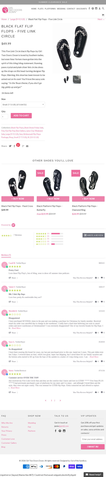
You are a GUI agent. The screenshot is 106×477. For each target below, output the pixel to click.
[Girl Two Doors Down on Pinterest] (93, 9)
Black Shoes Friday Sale (33, 128)
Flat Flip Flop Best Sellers (15, 131)
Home (34, 9)
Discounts (81, 9)
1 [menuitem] (51, 400)
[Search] (103, 9)
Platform (31, 431)
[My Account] (100, 9)
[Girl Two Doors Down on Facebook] (89, 9)
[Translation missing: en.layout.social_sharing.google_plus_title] (22, 146)
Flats (40, 9)
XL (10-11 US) (33, 137)
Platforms (50, 9)
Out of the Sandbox (78, 461)
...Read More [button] (15, 328)
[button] (94, 235)
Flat (2, 131)
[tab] (6, 255)
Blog (3, 447)
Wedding (61, 9)
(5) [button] (48, 233)
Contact (71, 9)
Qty (3, 111)
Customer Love (8, 439)
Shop (11, 137)
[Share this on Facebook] (13, 146)
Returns (4, 427)
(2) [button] (48, 244)
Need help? (94, 474)
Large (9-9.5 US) (12, 134)
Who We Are (7, 423)
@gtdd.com (64, 426)
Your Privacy (6, 431)
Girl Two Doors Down (35, 461)
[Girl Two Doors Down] (13, 10)
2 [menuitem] (54, 400)
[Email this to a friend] (26, 146)
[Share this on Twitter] (9, 146)
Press (3, 435)
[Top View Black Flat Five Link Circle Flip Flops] (73, 48)
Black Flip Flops (17, 128)
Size (3, 99)
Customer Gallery (9, 443)
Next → (101, 19)
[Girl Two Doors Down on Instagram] (96, 9)
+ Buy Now (17, 199)
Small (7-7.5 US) (20, 137)
